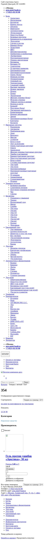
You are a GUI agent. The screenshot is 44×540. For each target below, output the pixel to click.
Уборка (13, 254)
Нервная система (17, 77)
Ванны (13, 244)
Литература (10, 340)
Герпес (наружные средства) (21, 146)
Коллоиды (14, 22)
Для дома (9, 246)
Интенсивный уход (18, 202)
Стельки (13, 271)
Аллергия (14, 139)
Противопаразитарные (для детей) (24, 290)
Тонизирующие (16, 83)
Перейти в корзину (8, 538)
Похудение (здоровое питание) (22, 190)
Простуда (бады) (16, 35)
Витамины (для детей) (19, 286)
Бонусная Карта (12, 364)
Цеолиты (14, 27)
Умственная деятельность (20, 110)
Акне (12, 133)
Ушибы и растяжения (18, 154)
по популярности (14, 404)
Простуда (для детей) (18, 282)
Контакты (9, 368)
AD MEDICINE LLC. (18, 303)
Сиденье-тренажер (17, 275)
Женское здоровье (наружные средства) (26, 152)
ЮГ (11, 336)
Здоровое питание (13, 183)
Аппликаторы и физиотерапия (18, 261)
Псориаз (13, 181)
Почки (13, 93)
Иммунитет (15, 29)
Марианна (14, 313)
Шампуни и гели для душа (21, 234)
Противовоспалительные (20, 73)
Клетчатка (14, 121)
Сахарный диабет (17, 85)
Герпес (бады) (15, 75)
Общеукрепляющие (18, 280)
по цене (4, 404)
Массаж (13, 137)
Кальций (13, 106)
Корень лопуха (16, 24)
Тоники (13, 200)
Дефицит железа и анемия (20, 102)
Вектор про (14, 309)
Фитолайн (14, 334)
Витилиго (14, 135)
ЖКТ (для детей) (17, 284)
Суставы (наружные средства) (22, 162)
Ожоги (13, 148)
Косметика (10, 196)
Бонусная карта (12, 526)
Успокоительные (17, 79)
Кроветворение (16, 112)
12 (2, 412)
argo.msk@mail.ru (19, 491)
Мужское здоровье (17, 100)
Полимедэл (14, 273)
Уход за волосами (17, 144)
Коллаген (14, 123)
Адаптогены (15, 66)
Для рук (13, 217)
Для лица (14, 208)
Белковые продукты (18, 37)
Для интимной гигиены (19, 238)
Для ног (13, 221)
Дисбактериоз (15, 56)
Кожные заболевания (18, 114)
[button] (14, 478)
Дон (12, 305)
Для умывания (16, 229)
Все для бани (15, 236)
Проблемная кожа (17, 131)
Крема (8, 503)
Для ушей (14, 165)
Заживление (15, 150)
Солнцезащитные (17, 179)
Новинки (9, 338)
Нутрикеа (14, 298)
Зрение (13, 116)
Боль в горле (15, 142)
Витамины (14, 62)
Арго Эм (13, 326)
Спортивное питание (18, 188)
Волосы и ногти (16, 104)
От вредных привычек (19, 68)
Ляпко (12, 315)
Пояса (12, 269)
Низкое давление (17, 89)
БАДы (8, 501)
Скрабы (13, 206)
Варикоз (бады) (16, 45)
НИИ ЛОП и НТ (17, 321)
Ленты (13, 267)
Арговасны (14, 129)
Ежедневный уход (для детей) (22, 288)
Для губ (13, 213)
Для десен (14, 167)
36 (7, 412)
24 (4, 412)
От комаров (15, 175)
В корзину (10, 469)
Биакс (12, 323)
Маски (13, 204)
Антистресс (15, 18)
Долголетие (15, 41)
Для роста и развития (18, 292)
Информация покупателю (16, 522)
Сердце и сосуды (17, 43)
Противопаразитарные (19, 58)
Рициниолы (15, 127)
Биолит (13, 317)
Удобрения (10, 294)
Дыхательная (15, 96)
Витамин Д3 (15, 64)
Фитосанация (15, 20)
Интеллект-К (15, 328)
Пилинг (13, 223)
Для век (13, 211)
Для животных (16, 259)
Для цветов (14, 252)
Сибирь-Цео (15, 332)
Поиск (26, 382)
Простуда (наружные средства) (22, 158)
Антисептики (15, 242)
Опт (7, 366)
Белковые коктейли (18, 185)
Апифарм (14, 311)
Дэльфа (13, 319)
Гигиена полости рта (18, 231)
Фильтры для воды (17, 248)
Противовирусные (17, 70)
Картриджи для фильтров (20, 250)
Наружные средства (14, 125)
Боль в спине (15, 160)
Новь (12, 300)
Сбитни (13, 194)
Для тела (13, 215)
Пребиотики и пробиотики (21, 54)
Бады (8, 16)
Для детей (10, 277)
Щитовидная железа (18, 52)
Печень (13, 91)
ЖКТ (12, 50)
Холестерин (15, 47)
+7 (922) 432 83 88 (15, 489)
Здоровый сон (16, 81)
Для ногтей (14, 219)
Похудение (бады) (17, 108)
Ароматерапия (16, 177)
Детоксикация (16, 33)
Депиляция (14, 225)
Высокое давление (17, 87)
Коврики (13, 265)
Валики (13, 263)
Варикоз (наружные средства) (22, 156)
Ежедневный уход (13, 227)
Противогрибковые (18, 169)
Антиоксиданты (16, 31)
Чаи (11, 192)
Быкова (13, 330)
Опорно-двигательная (19, 60)
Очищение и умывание (19, 198)
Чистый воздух (16, 257)
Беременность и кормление (21, 39)
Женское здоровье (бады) (20, 98)
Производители (12, 296)
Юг (11, 307)
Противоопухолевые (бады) (21, 119)
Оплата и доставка (13, 360)
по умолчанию (28, 404)
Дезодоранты (15, 240)
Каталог (4, 384)
